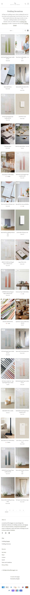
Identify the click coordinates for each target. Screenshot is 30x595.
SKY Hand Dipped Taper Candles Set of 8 (7, 352)
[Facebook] (2, 533)
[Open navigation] (2, 3)
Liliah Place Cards (22, 116)
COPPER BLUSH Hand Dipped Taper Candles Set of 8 (7, 292)
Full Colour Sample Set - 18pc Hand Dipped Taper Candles (8, 381)
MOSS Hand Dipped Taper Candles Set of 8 (7, 58)
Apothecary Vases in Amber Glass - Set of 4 (22, 322)
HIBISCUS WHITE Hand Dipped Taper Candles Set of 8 (8, 262)
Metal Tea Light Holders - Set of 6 (22, 146)
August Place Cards (22, 262)
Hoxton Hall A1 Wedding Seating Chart (7, 500)
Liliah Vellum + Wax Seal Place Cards (22, 441)
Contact (3, 557)
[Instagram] (5, 533)
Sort (11, 30)
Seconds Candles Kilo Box (8, 321)
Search (3, 560)
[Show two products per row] (27, 30)
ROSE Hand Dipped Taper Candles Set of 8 (22, 381)
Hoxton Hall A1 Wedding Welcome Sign (8, 233)
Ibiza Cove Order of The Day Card (7, 204)
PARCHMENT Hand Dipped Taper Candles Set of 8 (22, 411)
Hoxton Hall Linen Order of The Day (22, 87)
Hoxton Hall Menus (8, 87)
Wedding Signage (6, 541)
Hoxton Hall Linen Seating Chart (22, 351)
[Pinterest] (9, 533)
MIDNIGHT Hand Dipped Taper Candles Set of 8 (8, 471)
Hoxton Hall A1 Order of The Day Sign (22, 471)
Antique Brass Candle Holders (8, 174)
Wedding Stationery (6, 544)
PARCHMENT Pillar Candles (7, 411)
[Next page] (23, 510)
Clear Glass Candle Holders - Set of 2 (22, 58)
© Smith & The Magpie (15, 577)
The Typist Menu (7, 146)
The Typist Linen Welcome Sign (22, 500)
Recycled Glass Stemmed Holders (22, 204)
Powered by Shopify (15, 579)
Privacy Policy (5, 565)
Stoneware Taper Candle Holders (22, 292)
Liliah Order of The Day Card (22, 232)
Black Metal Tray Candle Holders (7, 440)
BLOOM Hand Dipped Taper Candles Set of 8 (7, 117)
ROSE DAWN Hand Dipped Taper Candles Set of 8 (22, 175)
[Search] (25, 3)
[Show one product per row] (25, 30)
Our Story (4, 552)
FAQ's (3, 555)
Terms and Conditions (7, 562)
